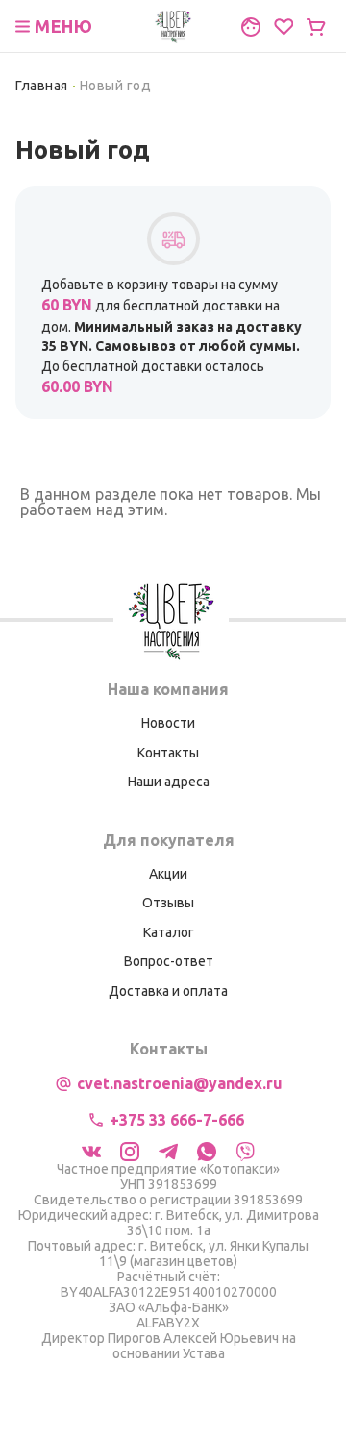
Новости (168, 723)
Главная (41, 85)
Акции (168, 873)
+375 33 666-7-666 (177, 1120)
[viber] (245, 1149)
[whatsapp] (206, 1149)
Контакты (168, 752)
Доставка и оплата (168, 991)
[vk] (91, 1149)
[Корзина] (316, 26)
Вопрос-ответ (168, 961)
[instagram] (129, 1149)
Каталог (168, 932)
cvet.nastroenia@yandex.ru (180, 1083)
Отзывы (168, 902)
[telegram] (168, 1149)
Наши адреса (169, 781)
